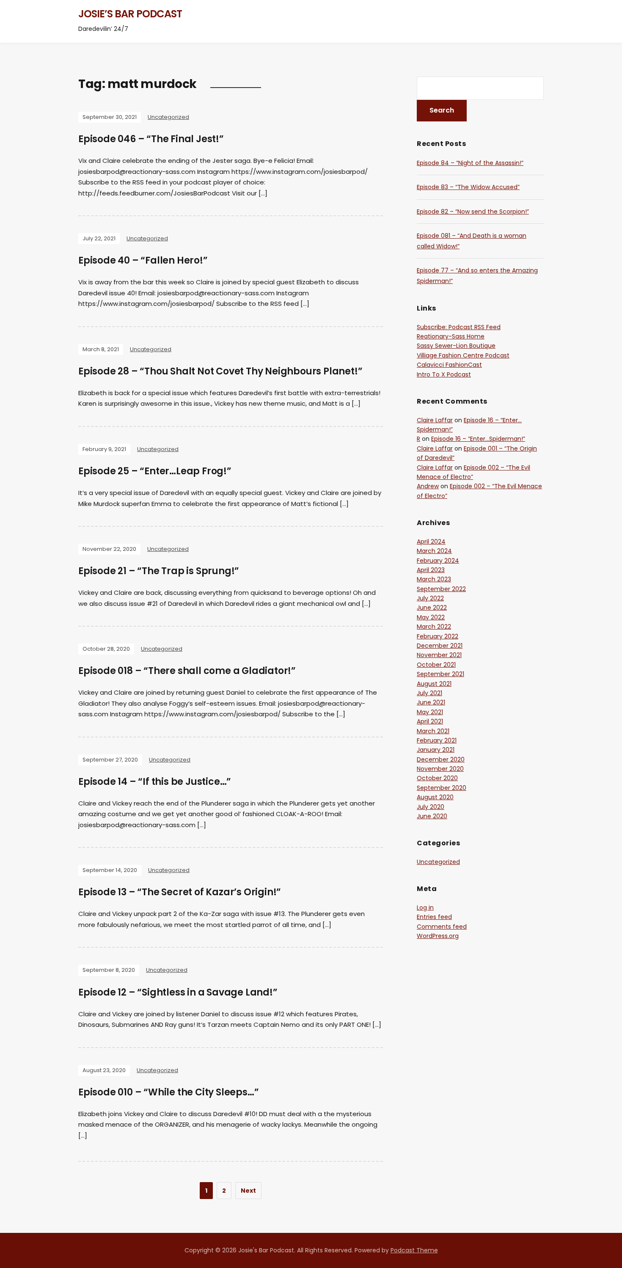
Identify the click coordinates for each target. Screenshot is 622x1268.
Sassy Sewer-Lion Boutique (456, 345)
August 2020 (435, 797)
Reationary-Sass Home (450, 336)
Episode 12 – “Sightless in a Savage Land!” (178, 992)
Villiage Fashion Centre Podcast (463, 355)
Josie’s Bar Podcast (130, 14)
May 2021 (430, 712)
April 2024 (431, 541)
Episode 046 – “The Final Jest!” (151, 139)
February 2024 (438, 560)
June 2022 (432, 607)
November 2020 (440, 769)
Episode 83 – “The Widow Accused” (468, 187)
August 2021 (434, 683)
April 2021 (430, 721)
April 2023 (431, 570)
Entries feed (434, 917)
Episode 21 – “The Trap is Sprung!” (158, 571)
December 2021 (439, 645)
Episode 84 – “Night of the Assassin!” (470, 163)
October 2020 (437, 778)
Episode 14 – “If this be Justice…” (154, 781)
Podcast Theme (414, 1250)
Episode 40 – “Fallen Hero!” (143, 260)
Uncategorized (168, 117)
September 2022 (441, 589)
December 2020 (441, 759)
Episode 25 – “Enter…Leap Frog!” (154, 471)
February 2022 (437, 636)
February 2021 (437, 740)
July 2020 (430, 807)
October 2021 (436, 664)
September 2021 (440, 674)
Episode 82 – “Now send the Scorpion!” (473, 211)
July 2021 (429, 693)
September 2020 (441, 788)
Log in (425, 907)
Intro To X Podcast (444, 374)
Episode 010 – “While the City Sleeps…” (168, 1092)
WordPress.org (438, 936)
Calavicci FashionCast (449, 364)
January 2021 (435, 749)
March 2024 (434, 551)
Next (248, 1190)
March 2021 (433, 731)
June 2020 (432, 816)
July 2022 (430, 598)
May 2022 (431, 617)
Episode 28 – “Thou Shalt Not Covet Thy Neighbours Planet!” (220, 371)
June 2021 (431, 702)
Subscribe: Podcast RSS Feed (459, 327)
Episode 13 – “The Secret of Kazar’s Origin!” (179, 892)
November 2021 (439, 655)
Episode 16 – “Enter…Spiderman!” (478, 439)
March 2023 (434, 579)
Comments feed (442, 926)
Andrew (428, 486)
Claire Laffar (435, 420)
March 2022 (434, 626)
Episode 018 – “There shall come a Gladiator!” (187, 670)
